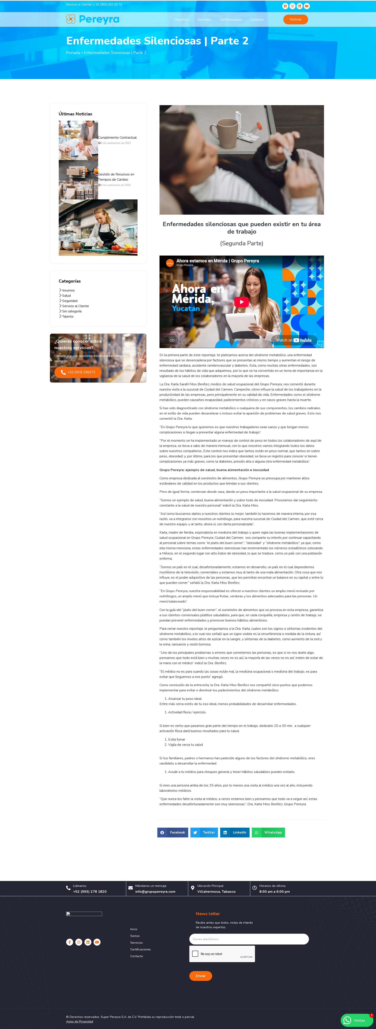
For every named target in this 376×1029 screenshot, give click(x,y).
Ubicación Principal (210, 886)
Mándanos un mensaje (150, 886)
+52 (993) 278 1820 (90, 891)
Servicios (204, 19)
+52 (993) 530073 (81, 372)
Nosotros (182, 19)
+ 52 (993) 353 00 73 (107, 4)
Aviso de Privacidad (79, 1021)
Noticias (296, 19)
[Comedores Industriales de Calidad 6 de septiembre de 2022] (98, 227)
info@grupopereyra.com (155, 891)
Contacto (257, 19)
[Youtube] (307, 6)
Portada (73, 52)
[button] (172, 832)
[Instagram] (292, 6)
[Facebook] (285, 6)
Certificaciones (231, 19)
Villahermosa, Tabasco (216, 891)
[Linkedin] (300, 6)
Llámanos (79, 886)
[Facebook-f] (69, 942)
